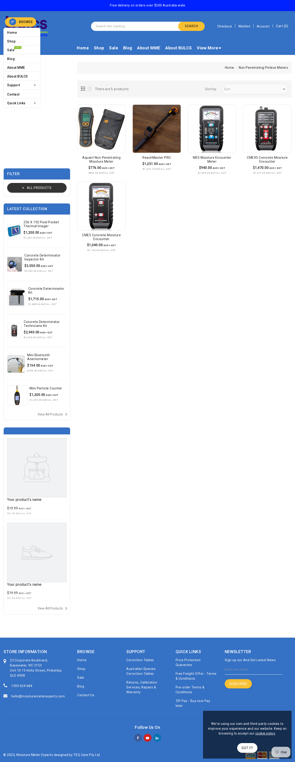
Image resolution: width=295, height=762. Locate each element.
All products (39, 188)
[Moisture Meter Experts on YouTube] (147, 737)
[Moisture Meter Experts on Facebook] (138, 737)
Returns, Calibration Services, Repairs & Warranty (141, 687)
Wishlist (244, 26)
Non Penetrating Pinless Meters (263, 67)
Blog (127, 47)
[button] (20, 22)
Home (83, 47)
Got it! (247, 748)
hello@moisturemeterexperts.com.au (40, 696)
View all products (53, 414)
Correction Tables (140, 660)
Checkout (224, 26)
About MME (148, 47)
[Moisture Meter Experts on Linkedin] (157, 737)
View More (207, 47)
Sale (113, 47)
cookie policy (265, 733)
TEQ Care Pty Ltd (87, 755)
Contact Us (85, 695)
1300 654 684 (21, 686)
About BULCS (178, 47)
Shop (99, 47)
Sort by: (211, 89)
